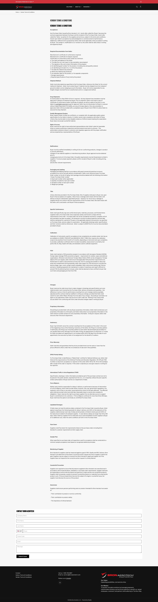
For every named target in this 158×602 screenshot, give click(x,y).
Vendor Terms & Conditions (24, 577)
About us (77, 6)
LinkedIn (68, 578)
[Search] (137, 7)
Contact (18, 573)
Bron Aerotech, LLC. (76, 600)
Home (17, 12)
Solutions (69, 6)
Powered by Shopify (87, 600)
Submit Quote (23, 556)
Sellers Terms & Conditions (24, 575)
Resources (86, 6)
